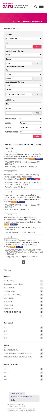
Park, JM (8, 187)
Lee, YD (22, 232)
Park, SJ (24, 187)
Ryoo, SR (25, 257)
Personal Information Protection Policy (22, 398)
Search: (9, 35)
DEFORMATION (9, 298)
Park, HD (15, 210)
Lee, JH (15, 167)
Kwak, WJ (23, 167)
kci (5, 376)
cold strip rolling (9, 291)
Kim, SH (8, 167)
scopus (6, 372)
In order (8, 127)
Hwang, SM (33, 167)
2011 (5, 327)
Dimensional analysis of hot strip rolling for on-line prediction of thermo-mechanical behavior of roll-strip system (23, 156)
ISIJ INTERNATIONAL (11, 350)
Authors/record (11, 132)
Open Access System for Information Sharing (15, 6)
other (5, 379)
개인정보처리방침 (16, 394)
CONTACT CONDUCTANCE (13, 295)
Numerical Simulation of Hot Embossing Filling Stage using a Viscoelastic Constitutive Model (21, 177)
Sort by (8, 123)
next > (41, 316)
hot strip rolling (9, 281)
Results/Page (10, 119)
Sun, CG (8, 210)
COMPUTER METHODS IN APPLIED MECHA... (18, 353)
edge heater (8, 302)
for (7, 43)
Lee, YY (15, 232)
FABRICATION (8, 308)
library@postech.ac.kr (17, 404)
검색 (35, 6)
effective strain (9, 305)
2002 (5, 338)
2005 (5, 331)
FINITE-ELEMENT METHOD (12, 312)
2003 (5, 334)
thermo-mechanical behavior (14, 284)
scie (5, 369)
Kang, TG (16, 187)
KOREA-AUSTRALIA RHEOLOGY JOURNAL (18, 357)
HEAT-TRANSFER (9, 288)
